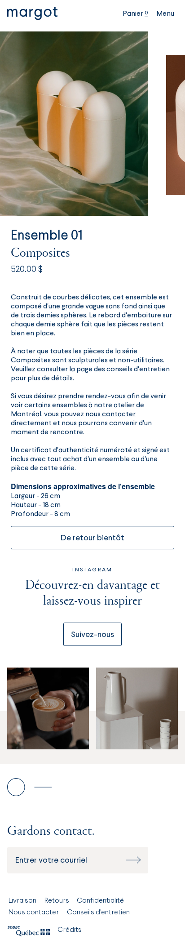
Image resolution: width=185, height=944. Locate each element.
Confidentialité (100, 900)
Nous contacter (34, 912)
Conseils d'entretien (98, 912)
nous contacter (110, 414)
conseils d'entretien (138, 369)
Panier (135, 14)
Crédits (69, 930)
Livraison (22, 900)
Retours (56, 900)
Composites (40, 253)
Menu (165, 14)
